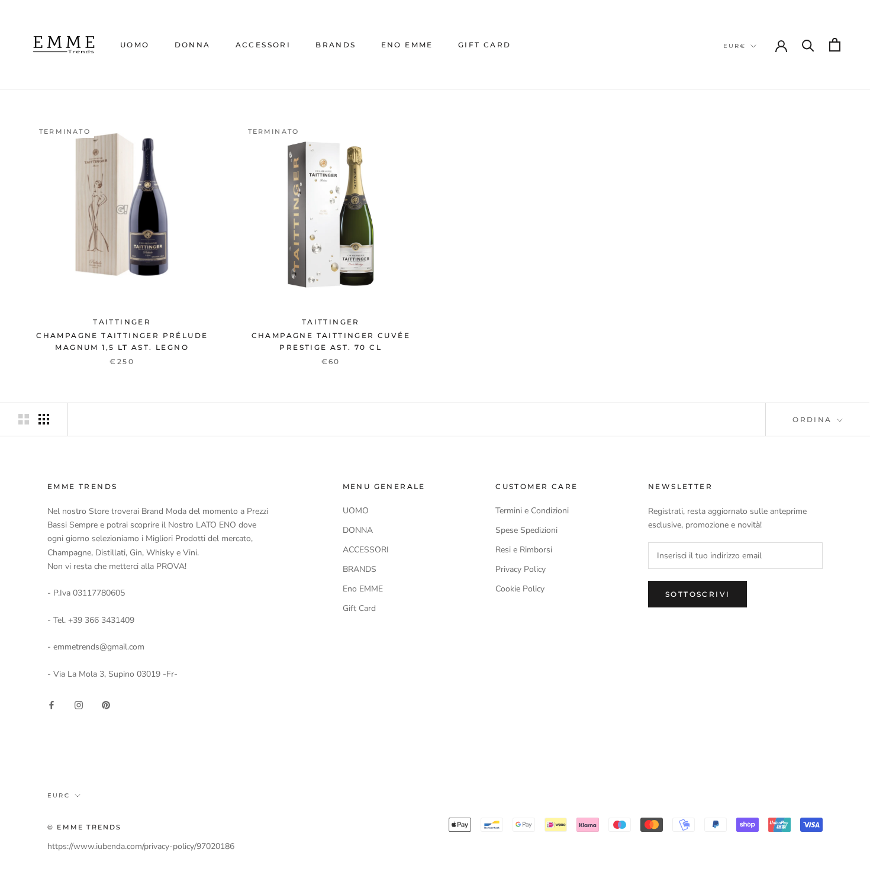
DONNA (193, 44)
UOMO (135, 44)
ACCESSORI (263, 44)
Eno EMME (407, 44)
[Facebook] (51, 704)
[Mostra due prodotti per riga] (23, 419)
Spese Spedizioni (526, 530)
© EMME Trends (84, 827)
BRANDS (335, 44)
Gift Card (484, 44)
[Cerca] (808, 44)
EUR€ (734, 46)
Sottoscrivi (697, 594)
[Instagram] (79, 704)
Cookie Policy (519, 588)
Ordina (813, 419)
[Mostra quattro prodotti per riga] (43, 419)
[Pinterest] (106, 704)
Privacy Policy (520, 569)
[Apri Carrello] (834, 45)
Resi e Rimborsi (523, 549)
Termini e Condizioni (532, 510)
